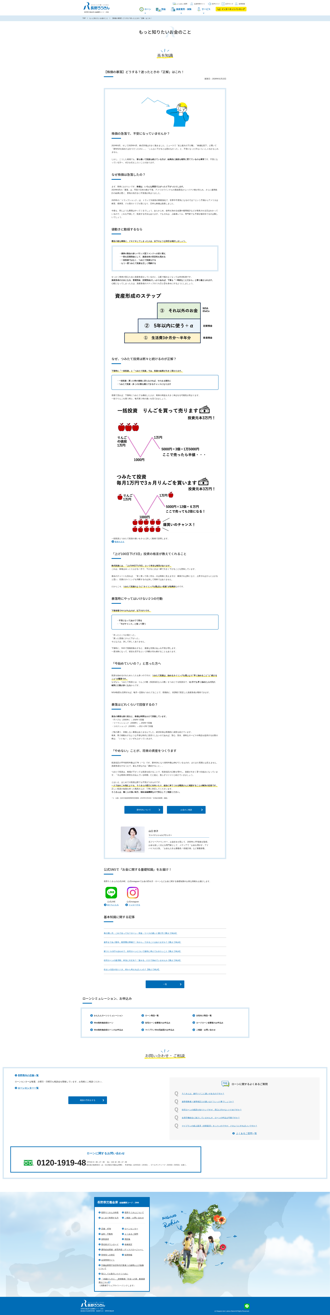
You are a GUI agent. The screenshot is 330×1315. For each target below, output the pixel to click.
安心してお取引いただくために (114, 1274)
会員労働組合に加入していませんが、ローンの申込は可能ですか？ (211, 1118)
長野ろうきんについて (134, 1212)
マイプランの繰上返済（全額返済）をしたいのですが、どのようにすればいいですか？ (219, 1126)
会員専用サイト (199, 4)
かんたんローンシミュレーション (108, 1015)
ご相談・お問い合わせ (206, 1030)
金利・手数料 (107, 1234)
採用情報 (242, 4)
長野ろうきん (96, 6)
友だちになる (113, 905)
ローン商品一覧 (152, 1015)
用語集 (127, 1239)
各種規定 (128, 1244)
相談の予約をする (87, 1100)
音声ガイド (216, 4)
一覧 (165, 984)
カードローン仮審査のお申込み (209, 1023)
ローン (148, 9)
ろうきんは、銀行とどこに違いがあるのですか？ (203, 1094)
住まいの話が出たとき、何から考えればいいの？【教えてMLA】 (132, 969)
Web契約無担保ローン (103, 1023)
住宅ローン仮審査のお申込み (157, 1023)
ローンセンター (131, 1229)
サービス (206, 9)
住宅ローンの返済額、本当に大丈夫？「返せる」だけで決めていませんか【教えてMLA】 (142, 960)
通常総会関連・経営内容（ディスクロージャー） (122, 1249)
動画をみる (119, 542)
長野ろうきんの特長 (110, 1212)
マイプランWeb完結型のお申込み (159, 1030)
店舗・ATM (106, 1229)
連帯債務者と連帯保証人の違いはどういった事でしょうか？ (208, 1101)
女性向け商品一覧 (204, 1015)
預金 (163, 9)
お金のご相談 (186, 810)
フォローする (134, 905)
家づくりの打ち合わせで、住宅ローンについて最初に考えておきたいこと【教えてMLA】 (142, 951)
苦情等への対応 (108, 1255)
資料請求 (105, 1239)
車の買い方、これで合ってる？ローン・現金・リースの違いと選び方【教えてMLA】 (140, 933)
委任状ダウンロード (110, 1244)
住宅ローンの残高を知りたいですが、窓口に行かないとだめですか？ (212, 1110)
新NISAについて (144, 810)
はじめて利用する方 (110, 1218)
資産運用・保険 (183, 9)
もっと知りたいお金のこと (98, 18)
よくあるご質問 (181, 4)
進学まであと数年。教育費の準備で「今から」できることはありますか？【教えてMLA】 (142, 942)
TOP (84, 18)
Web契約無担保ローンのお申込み (108, 1030)
